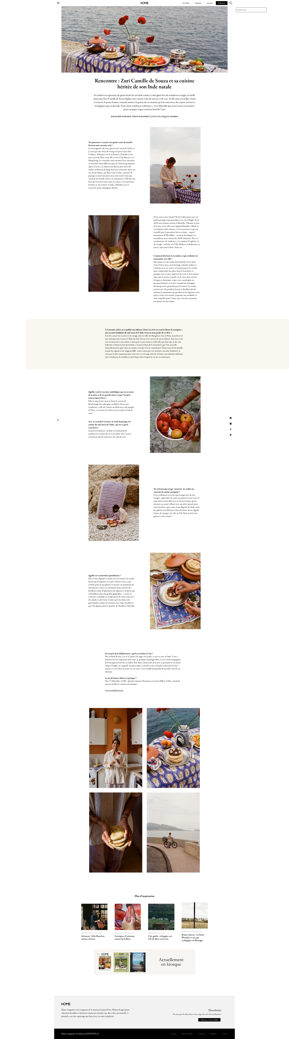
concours (210, 3)
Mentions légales (187, 1034)
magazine (198, 3)
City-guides (161, 933)
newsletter (186, 3)
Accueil (173, 1034)
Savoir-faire (98, 933)
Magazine (213, 1034)
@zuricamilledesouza (114, 690)
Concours (201, 1034)
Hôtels (193, 931)
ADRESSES (152, 933)
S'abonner (221, 3)
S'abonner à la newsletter (209, 1020)
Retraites (199, 931)
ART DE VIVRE (87, 933)
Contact (225, 1034)
